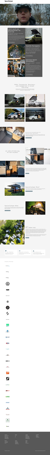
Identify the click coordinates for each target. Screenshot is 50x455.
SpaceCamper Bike (28, 438)
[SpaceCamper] (8, 1)
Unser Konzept (27, 173)
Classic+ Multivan (27, 436)
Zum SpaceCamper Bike (7, 210)
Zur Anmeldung (11, 42)
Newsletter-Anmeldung (7, 450)
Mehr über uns (27, 237)
